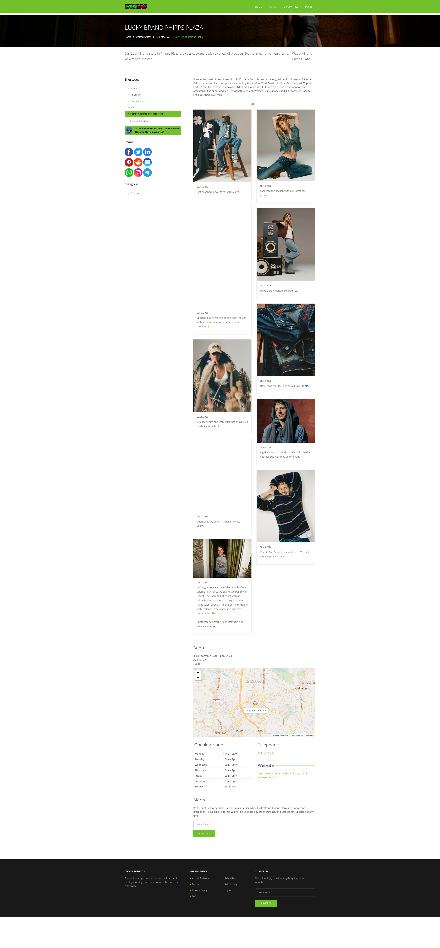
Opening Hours (138, 101)
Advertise (230, 878)
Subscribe (204, 833)
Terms (195, 884)
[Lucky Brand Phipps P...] (255, 703)
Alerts (133, 107)
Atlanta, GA (162, 36)
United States (143, 36)
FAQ (194, 896)
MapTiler (284, 735)
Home (258, 6)
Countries (291, 6)
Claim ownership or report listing (146, 113)
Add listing (231, 884)
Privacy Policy (199, 890)
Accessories (136, 193)
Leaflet (275, 735)
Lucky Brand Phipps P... (256, 710)
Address (134, 88)
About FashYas (200, 878)
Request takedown (139, 120)
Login (308, 6)
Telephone (135, 94)
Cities (273, 6)
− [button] (198, 677)
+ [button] (198, 672)
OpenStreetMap (297, 735)
